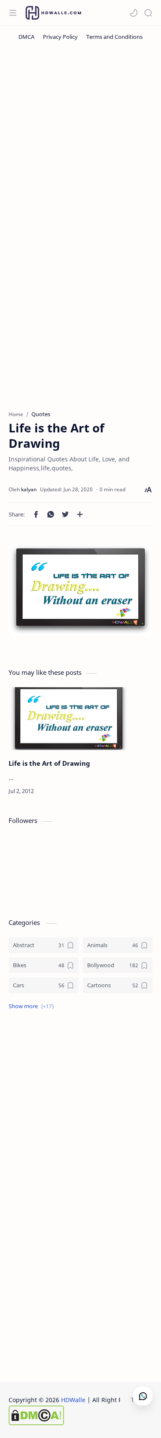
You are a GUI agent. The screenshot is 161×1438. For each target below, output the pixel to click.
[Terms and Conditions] (114, 36)
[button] (133, 12)
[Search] (148, 12)
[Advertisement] (80, 136)
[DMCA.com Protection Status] (78, 1415)
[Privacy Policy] (60, 36)
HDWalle (73, 1400)
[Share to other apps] (80, 514)
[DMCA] (26, 36)
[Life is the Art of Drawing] (69, 718)
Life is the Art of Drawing (49, 763)
